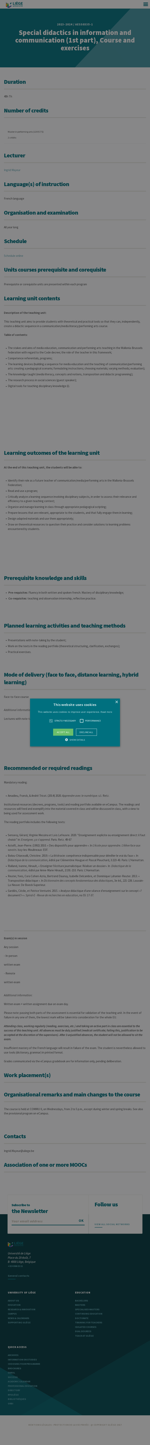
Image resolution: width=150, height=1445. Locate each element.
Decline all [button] (86, 732)
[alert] (75, 722)
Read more (106, 711)
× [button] (116, 702)
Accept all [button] (63, 732)
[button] (75, 723)
